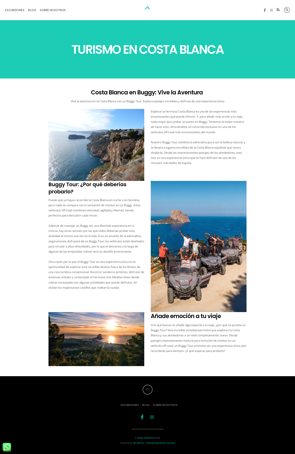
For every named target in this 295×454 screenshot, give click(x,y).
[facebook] (265, 9)
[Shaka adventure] (147, 10)
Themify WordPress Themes (160, 442)
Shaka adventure (146, 437)
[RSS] (278, 10)
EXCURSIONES (14, 10)
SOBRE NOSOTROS (53, 10)
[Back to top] (147, 389)
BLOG (32, 10)
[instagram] (271, 9)
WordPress (138, 442)
